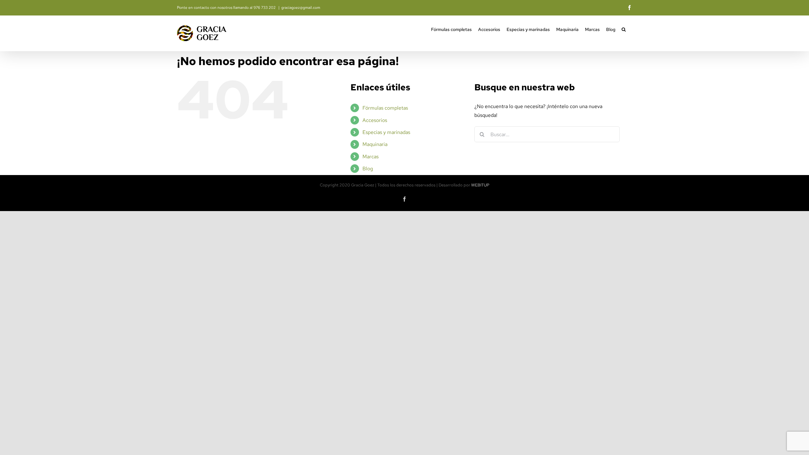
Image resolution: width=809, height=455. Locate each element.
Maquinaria (374, 144)
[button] (624, 28)
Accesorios (374, 120)
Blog (367, 168)
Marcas (370, 156)
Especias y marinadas (386, 132)
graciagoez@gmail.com (300, 7)
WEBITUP (480, 185)
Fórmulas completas (385, 108)
